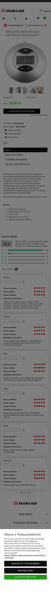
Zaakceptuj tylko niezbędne (25, 564)
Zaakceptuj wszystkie (25, 577)
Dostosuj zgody (25, 571)
